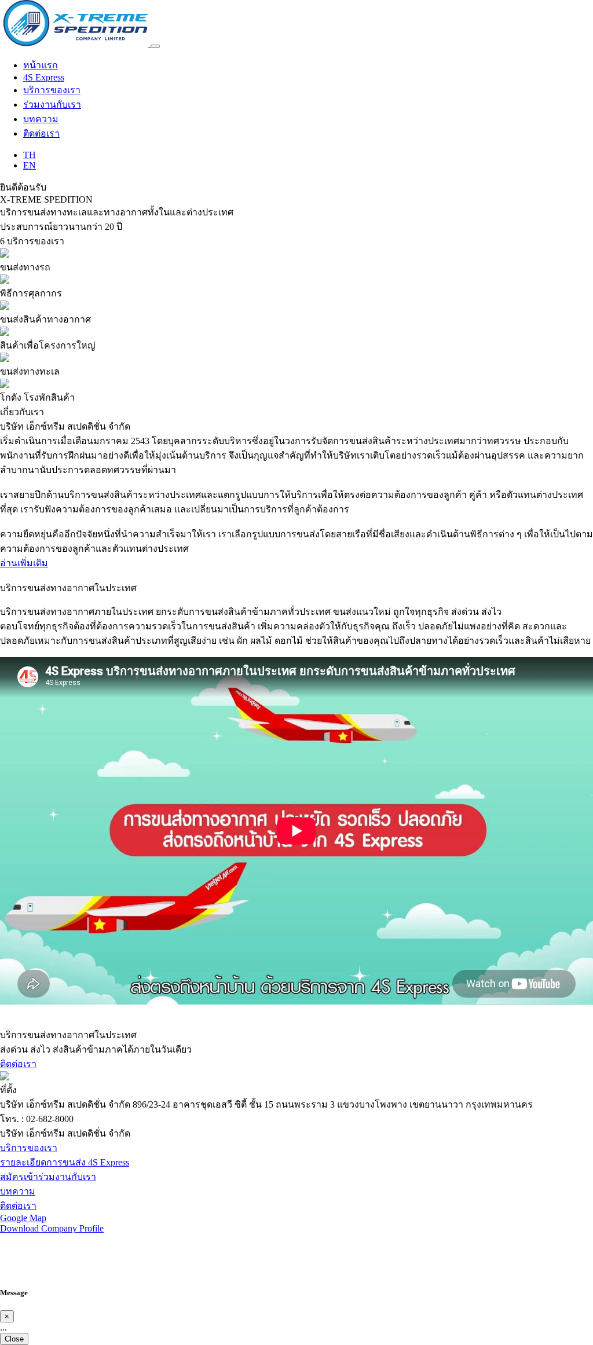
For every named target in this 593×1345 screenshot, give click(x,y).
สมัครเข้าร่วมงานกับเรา (48, 1177)
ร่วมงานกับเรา (52, 104)
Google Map (23, 1218)
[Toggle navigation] (155, 46)
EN (29, 165)
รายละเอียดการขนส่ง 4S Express (64, 1162)
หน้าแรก (40, 65)
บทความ (40, 119)
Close (14, 1339)
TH (29, 155)
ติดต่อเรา (41, 133)
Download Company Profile (52, 1228)
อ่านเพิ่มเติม (24, 563)
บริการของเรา (51, 90)
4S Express (43, 77)
